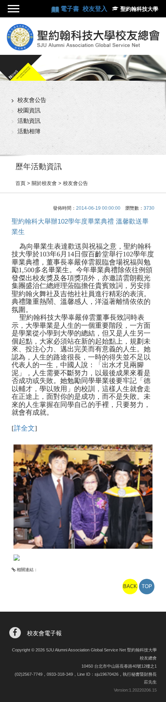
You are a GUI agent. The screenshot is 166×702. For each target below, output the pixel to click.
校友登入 (95, 8)
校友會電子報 (44, 633)
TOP (147, 586)
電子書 (71, 8)
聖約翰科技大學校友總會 (83, 37)
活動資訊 (29, 120)
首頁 (20, 183)
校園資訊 (29, 110)
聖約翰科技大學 (139, 9)
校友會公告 (31, 100)
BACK (130, 586)
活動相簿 (29, 131)
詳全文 (24, 428)
